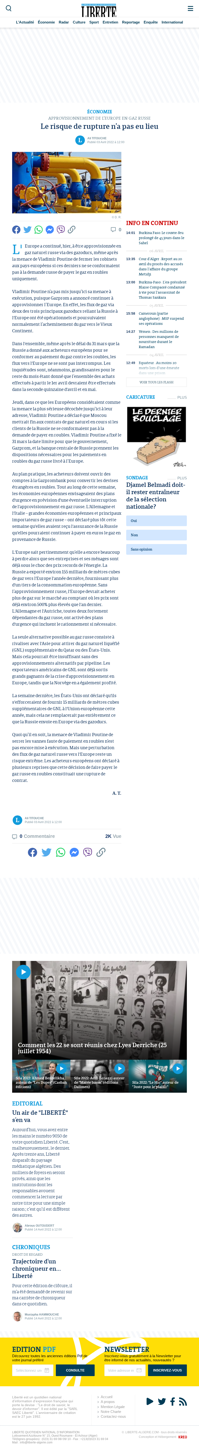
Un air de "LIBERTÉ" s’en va (40, 1116)
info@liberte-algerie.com (36, 1442)
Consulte (75, 1370)
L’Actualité (25, 22)
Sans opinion (141, 549)
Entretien (110, 22)
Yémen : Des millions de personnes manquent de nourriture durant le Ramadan (159, 339)
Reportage (131, 22)
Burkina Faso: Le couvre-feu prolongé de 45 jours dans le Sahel (161, 237)
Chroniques (31, 1247)
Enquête (151, 22)
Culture (79, 22)
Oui (134, 520)
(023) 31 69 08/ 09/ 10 (56, 1439)
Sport (94, 22)
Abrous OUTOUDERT (39, 1225)
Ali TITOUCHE (97, 138)
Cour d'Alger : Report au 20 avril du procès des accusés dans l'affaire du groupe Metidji (161, 266)
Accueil (106, 1397)
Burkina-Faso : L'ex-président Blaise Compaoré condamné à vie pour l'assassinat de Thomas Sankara (163, 290)
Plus (182, 397)
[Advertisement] (99, 65)
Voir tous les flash (157, 382)
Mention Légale (113, 1407)
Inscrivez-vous (167, 1370)
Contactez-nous (113, 1416)
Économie (46, 22)
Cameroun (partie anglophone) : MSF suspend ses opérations (161, 318)
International (172, 22)
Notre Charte (111, 1412)
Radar (64, 22)
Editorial (27, 1103)
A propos (108, 1402)
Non (134, 535)
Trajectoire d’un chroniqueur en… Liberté (36, 1268)
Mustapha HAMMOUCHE (42, 1314)
